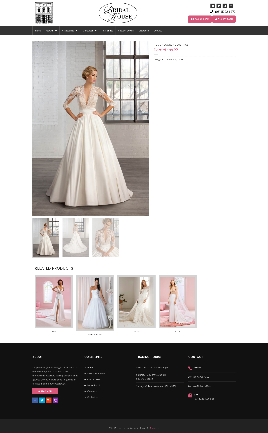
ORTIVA (136, 331)
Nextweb (154, 428)
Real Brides (107, 30)
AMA (54, 331)
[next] (142, 128)
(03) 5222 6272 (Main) (199, 377)
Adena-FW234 (95, 334)
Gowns (49, 30)
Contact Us (92, 396)
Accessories (68, 30)
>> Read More (45, 391)
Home (38, 30)
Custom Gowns (126, 30)
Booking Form (201, 19)
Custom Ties (93, 379)
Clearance (144, 30)
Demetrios (181, 44)
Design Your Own (96, 373)
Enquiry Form (225, 19)
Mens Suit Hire (94, 385)
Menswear (88, 30)
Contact (158, 30)
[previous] (38, 128)
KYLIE (177, 331)
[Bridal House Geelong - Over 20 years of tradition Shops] (46, 13)
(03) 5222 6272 (225, 11)
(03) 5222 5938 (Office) (199, 385)
